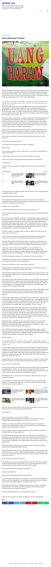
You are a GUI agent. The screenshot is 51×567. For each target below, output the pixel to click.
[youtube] (44, 5)
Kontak (10, 563)
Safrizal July (8, 3)
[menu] (3, 11)
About (36, 563)
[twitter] (41, 5)
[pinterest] (31, 503)
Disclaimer (15, 563)
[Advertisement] (25, 23)
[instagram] (47, 5)
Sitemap (40, 563)
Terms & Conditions (23, 563)
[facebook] (38, 5)
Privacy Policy (31, 563)
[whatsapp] (43, 503)
